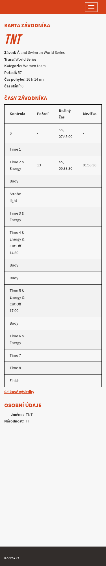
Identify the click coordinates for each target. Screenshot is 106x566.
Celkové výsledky (19, 392)
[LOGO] (22, 7)
